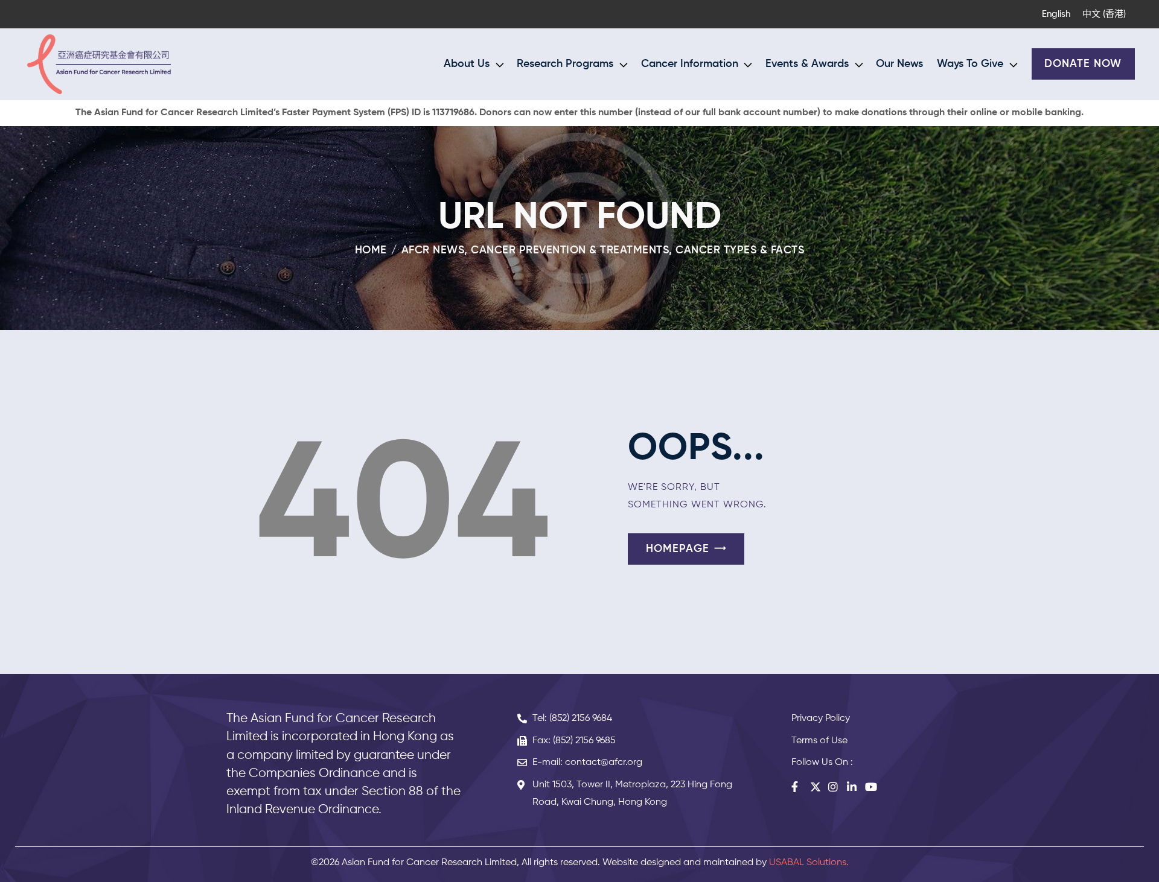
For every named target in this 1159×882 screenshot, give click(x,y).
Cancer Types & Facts (739, 250)
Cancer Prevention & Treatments (570, 250)
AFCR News (433, 250)
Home (371, 250)
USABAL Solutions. (809, 863)
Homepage (677, 549)
